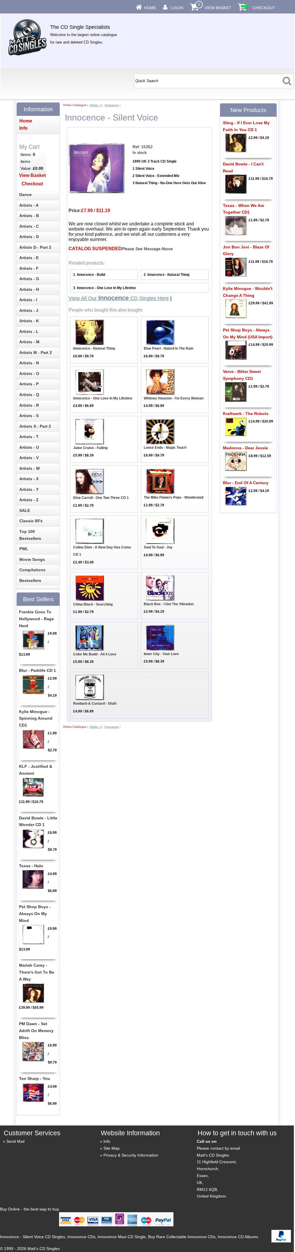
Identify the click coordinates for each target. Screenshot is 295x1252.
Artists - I (95, 105)
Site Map (111, 1148)
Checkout (264, 7)
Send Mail (15, 1141)
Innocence (112, 105)
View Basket (218, 7)
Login (177, 7)
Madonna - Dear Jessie (245, 448)
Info (106, 1141)
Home (150, 7)
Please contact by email (218, 1148)
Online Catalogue (74, 105)
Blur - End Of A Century (245, 482)
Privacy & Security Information (130, 1155)
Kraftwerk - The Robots (245, 413)
